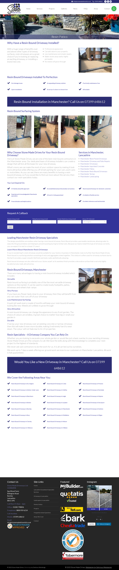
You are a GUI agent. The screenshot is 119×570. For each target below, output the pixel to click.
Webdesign (27, 567)
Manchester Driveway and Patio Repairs (95, 161)
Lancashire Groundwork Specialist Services (44, 491)
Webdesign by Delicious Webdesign (99, 567)
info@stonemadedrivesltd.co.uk (82, 1)
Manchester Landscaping (89, 176)
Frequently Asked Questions (42, 512)
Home (36, 485)
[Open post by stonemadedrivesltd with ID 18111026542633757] (99, 497)
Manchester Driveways (89, 164)
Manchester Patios (87, 169)
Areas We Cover (39, 517)
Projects (36, 508)
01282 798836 (18, 507)
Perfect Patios (38, 504)
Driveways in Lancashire (41, 496)
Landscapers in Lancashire (41, 500)
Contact (36, 521)
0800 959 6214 (22, 510)
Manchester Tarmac (87, 174)
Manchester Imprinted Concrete (92, 166)
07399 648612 (99, 1)
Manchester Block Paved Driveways (93, 159)
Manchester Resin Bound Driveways (93, 171)
